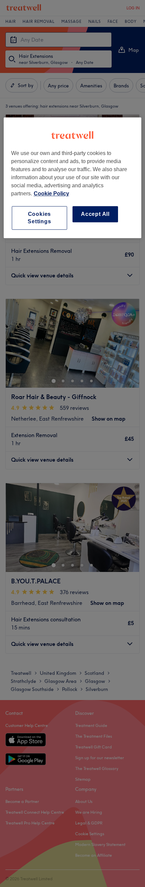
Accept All (95, 214)
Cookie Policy (51, 193)
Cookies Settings (39, 217)
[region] (73, 177)
